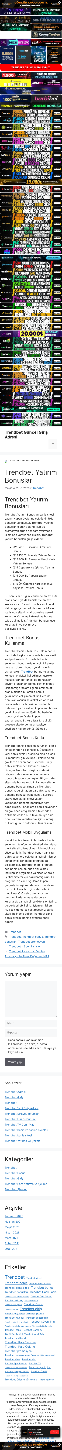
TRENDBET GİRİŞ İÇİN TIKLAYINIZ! (31, 67)
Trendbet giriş (31, 1309)
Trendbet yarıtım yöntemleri (16, 1368)
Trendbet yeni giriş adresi (17, 1371)
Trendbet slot (29, 1359)
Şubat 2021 (12, 1243)
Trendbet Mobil (14, 1334)
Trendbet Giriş (14, 1097)
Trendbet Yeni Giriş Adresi (21, 1108)
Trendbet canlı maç (14, 1300)
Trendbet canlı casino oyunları (17, 1297)
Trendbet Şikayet (16, 1189)
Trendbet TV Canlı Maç (19, 1124)
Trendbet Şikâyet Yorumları (22, 1113)
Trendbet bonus (32, 936)
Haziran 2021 (13, 1221)
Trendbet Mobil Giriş (34, 1334)
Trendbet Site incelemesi (43, 1355)
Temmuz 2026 (14, 1216)
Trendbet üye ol (47, 1380)
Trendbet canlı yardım (13, 1305)
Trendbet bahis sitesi (18, 1135)
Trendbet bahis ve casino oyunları (26, 1130)
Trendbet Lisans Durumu (20, 1119)
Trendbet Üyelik (39, 1371)
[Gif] (31, 182)
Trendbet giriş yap (35, 1313)
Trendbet (15, 932)
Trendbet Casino (33, 1304)
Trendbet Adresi (15, 1092)
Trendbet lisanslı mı (32, 1329)
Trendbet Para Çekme (20, 1346)
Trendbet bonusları (16, 1292)
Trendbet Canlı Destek (41, 1296)
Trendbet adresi (33, 1278)
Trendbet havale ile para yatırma (18, 1326)
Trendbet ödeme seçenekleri (16, 1376)
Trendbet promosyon (31, 941)
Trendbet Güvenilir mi (42, 1321)
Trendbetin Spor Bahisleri (25, 946)
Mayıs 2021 (12, 1227)
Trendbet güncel (14, 1317)
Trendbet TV (35, 1363)
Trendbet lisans (13, 1329)
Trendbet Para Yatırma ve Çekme (26, 1184)
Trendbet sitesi (12, 1359)
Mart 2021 (11, 1238)
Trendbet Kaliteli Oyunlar (42, 1326)
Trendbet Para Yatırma (20, 1342)
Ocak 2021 (11, 1248)
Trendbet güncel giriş (37, 1317)
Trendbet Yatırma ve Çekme (23, 1141)
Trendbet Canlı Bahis (42, 1292)
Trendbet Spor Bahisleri (16, 1363)
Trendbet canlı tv (31, 1301)
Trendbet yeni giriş (40, 1367)
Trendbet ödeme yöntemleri (21, 1379)
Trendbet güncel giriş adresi (16, 1322)
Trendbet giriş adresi (15, 1313)
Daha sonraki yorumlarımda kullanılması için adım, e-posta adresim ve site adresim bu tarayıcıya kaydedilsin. (32, 1046)
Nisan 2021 (12, 1232)
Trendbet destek (11, 1309)
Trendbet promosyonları (17, 1355)
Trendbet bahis (16, 1283)
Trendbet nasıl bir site (16, 1338)
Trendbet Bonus (15, 1173)
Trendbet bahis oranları (40, 1283)
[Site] (31, 113)
